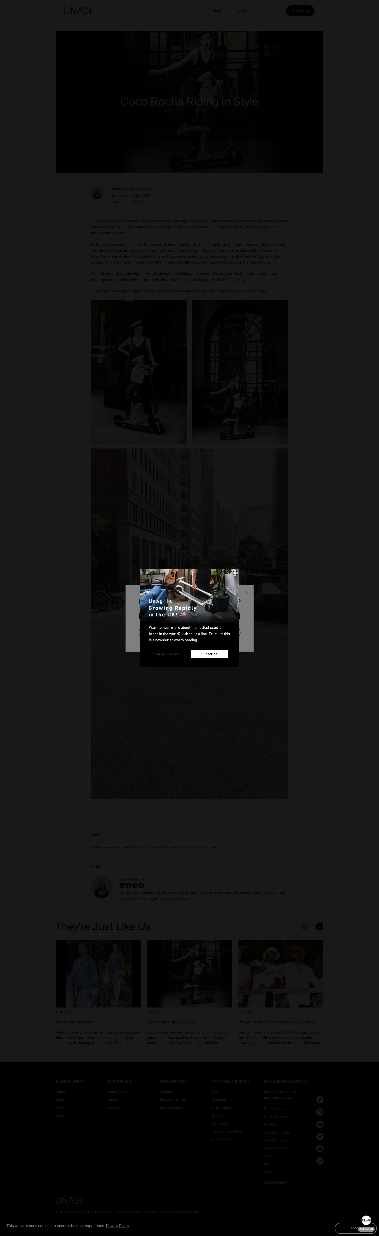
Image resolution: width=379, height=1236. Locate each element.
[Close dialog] (235, 573)
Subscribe (209, 654)
